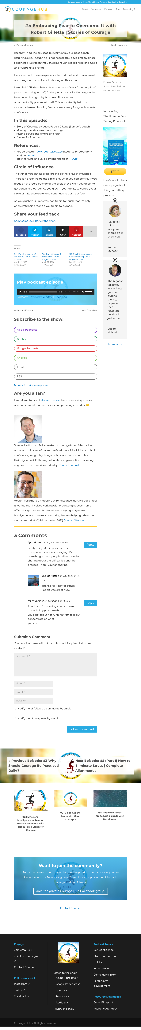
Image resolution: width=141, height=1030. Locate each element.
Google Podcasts (27, 348)
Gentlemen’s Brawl (104, 974)
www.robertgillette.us (50, 151)
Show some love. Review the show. (35, 221)
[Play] (20, 291)
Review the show (111, 91)
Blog (118, 9)
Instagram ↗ (22, 984)
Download (61, 297)
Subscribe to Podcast (114, 86)
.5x (65, 291)
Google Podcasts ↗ (68, 984)
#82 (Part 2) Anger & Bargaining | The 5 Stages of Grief (51, 257)
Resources (96, 9)
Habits (97, 962)
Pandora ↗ (62, 996)
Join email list (23, 950)
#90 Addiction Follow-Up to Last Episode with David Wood (110, 816)
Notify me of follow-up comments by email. (44, 708)
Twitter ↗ (19, 990)
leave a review (51, 400)
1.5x (74, 291)
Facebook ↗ (21, 996)
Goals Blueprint (103, 1002)
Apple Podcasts (27, 329)
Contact (127, 9)
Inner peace (101, 968)
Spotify (21, 339)
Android (22, 357)
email (31, 155)
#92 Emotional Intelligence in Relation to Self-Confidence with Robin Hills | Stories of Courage (30, 823)
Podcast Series (110, 82)
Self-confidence (103, 950)
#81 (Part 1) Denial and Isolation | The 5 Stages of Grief (26, 257)
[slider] (89, 291)
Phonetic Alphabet (105, 1008)
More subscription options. (31, 385)
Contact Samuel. (70, 908)
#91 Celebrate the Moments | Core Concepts (70, 816)
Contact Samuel (69, 465)
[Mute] (83, 291)
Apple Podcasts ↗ (67, 978)
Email (20, 367)
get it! (115, 171)
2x (78, 291)
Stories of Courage (105, 956)
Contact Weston (74, 520)
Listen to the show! (65, 973)
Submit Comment (81, 729)
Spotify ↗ (62, 990)
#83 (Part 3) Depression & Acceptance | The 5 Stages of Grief (80, 257)
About (85, 9)
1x (69, 291)
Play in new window (40, 297)
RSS (19, 376)
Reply (90, 544)
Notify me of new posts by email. (37, 718)
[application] (55, 292)
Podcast (108, 9)
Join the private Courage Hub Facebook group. (70, 891)
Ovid (74, 158)
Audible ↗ (62, 1002)
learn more (115, 344)
